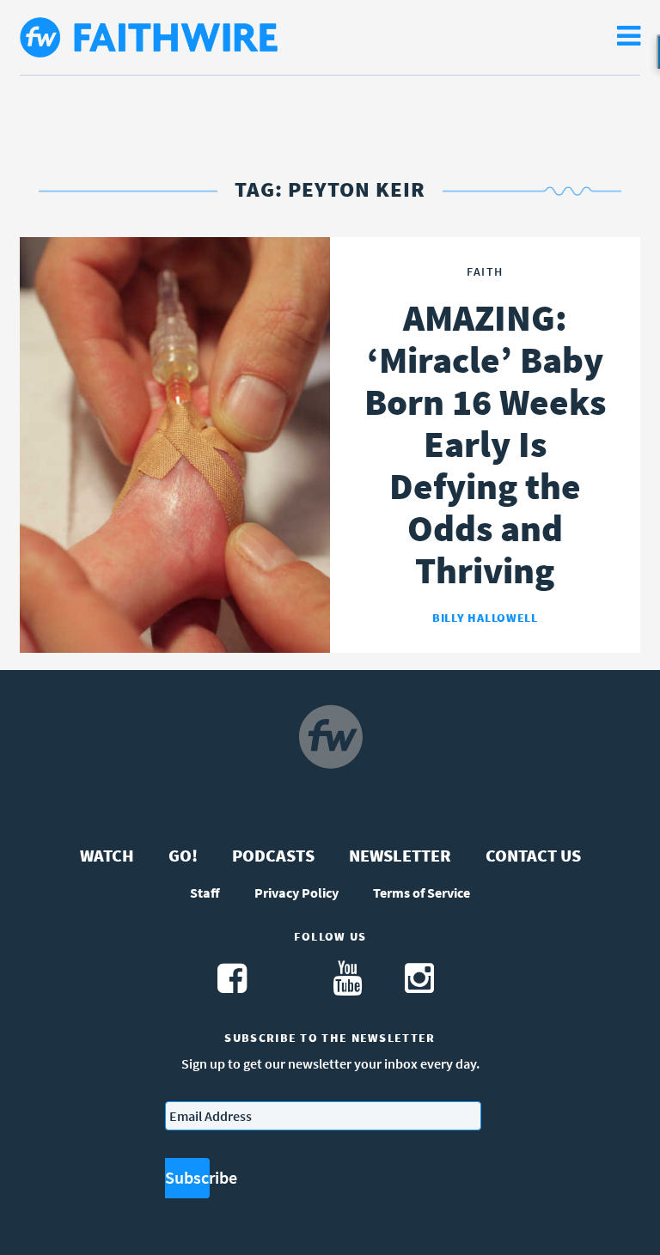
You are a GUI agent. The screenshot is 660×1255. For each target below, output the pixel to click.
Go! (183, 855)
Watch (107, 855)
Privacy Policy (296, 892)
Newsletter (400, 855)
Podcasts (273, 855)
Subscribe (187, 1177)
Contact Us (533, 855)
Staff (205, 892)
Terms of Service (421, 892)
